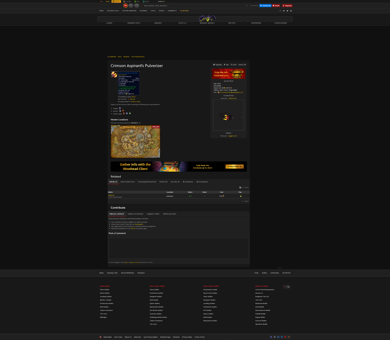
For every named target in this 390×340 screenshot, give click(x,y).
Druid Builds (259, 307)
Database (143, 11)
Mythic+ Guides (105, 300)
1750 (220, 196)
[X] (274, 336)
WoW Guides (104, 286)
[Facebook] (281, 336)
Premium (176, 337)
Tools (256, 273)
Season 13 (259, 293)
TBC (138, 1)
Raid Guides (104, 307)
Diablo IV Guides (261, 286)
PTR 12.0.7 (137, 5)
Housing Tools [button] (113, 11)
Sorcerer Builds (260, 321)
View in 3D (242, 65)
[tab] (113, 181)
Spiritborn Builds (261, 324)
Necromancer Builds (262, 310)
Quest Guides (155, 303)
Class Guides (104, 290)
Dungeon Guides (156, 296)
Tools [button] (153, 11)
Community (172, 11)
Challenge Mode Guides (158, 317)
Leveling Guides (106, 296)
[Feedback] (287, 10)
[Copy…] (240, 187)
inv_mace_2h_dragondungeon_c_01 (231, 92)
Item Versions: (123, 99)
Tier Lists (103, 314)
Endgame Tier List (262, 296)
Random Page (165, 337)
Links (234, 65)
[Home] (110, 5)
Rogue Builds (260, 317)
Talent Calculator (106, 310)
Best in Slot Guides (210, 293)
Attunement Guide (210, 290)
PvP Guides (207, 310)
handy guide (139, 224)
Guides (161, 11)
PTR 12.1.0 (131, 5)
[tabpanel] (179, 194)
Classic (128, 1)
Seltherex (111, 195)
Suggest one (232, 136)
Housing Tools (112, 273)
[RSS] (288, 336)
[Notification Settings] (283, 10)
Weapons (126, 57)
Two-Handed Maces (138, 57)
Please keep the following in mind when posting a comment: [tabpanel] (132, 240)
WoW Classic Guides (211, 286)
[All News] (101, 1)
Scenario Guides (155, 314)
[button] (132, 137)
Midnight (103, 317)
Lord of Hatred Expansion (264, 290)
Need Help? (108, 337)
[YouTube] (285, 336)
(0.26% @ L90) (132, 87)
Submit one (232, 98)
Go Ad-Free (184, 11)
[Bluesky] (278, 336)
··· (152, 1)
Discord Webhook (129, 11)
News (102, 11)
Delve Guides (104, 293)
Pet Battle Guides (156, 310)
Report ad (280, 267)
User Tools (118, 337)
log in (126, 262)
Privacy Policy (187, 337)
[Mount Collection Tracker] (179, 166)
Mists (147, 1)
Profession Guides (106, 303)
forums (133, 228)
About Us (128, 337)
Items (120, 57)
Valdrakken (134, 123)
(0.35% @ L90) (130, 88)
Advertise (137, 337)
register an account (135, 262)
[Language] (290, 10)
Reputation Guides (156, 307)
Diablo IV (163, 1)
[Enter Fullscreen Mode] (280, 10)
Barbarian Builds (261, 303)
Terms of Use (200, 337)
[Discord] (271, 336)
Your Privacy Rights (151, 337)
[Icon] (114, 74)
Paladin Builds (260, 314)
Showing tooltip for (124, 101)
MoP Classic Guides (157, 286)
